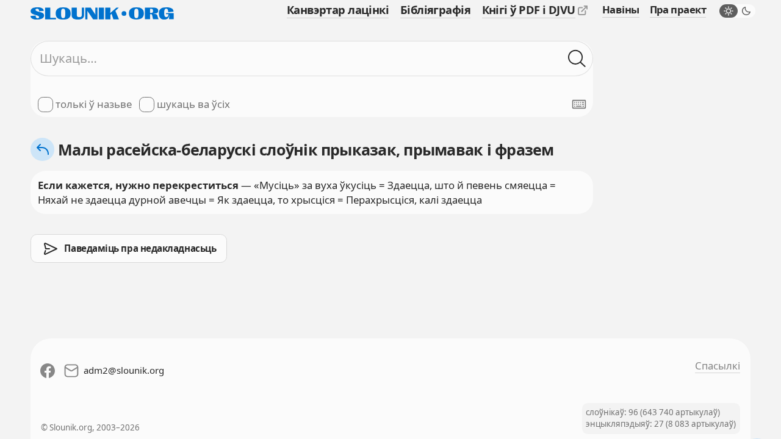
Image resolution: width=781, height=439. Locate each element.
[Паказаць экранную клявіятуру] (579, 104)
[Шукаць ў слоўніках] (577, 58)
